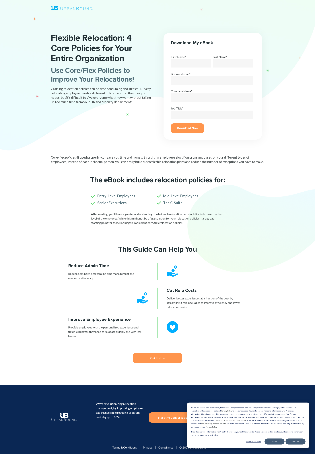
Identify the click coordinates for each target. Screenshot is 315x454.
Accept (274, 441)
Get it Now (157, 358)
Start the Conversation (173, 417)
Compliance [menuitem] (165, 447)
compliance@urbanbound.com (213, 423)
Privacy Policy (226, 411)
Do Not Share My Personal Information (230, 420)
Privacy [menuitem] (147, 447)
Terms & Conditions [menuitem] (124, 447)
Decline (295, 441)
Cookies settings (253, 441)
